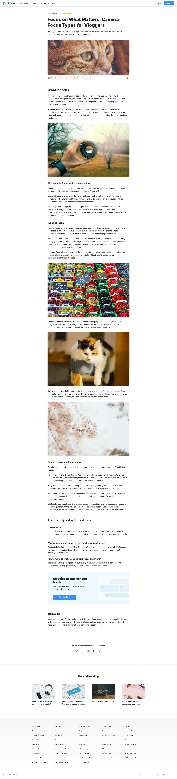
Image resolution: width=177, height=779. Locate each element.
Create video (64, 597)
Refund (165, 775)
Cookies (157, 775)
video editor (116, 99)
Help (172, 775)
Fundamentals (66, 13)
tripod (56, 486)
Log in (159, 3)
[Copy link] (99, 651)
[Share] (127, 78)
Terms (141, 775)
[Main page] (10, 3)
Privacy (149, 775)
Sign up (169, 3)
